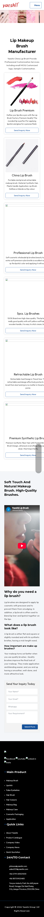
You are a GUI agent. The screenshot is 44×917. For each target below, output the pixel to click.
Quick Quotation (13, 852)
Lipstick (9, 785)
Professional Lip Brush (28, 253)
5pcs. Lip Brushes (28, 313)
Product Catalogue (14, 837)
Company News (12, 847)
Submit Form (30, 727)
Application (11, 819)
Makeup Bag (11, 804)
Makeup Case (12, 809)
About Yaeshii (12, 833)
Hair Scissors (11, 800)
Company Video (13, 842)
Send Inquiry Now (22, 130)
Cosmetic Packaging (14, 814)
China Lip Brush (22, 175)
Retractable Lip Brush (28, 374)
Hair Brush (10, 795)
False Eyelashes (13, 790)
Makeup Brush (12, 780)
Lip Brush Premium (22, 110)
